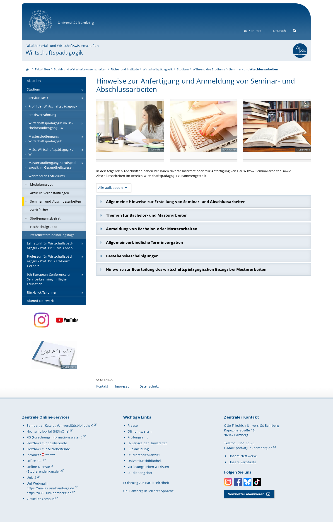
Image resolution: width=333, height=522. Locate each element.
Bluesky (247, 482)
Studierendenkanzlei (144, 455)
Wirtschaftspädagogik (54, 52)
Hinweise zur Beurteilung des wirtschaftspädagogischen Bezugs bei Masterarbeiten (186, 269)
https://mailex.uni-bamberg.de (50, 488)
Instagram (228, 482)
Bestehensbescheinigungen (132, 256)
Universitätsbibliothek (145, 461)
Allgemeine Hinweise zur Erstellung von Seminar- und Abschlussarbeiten (176, 201)
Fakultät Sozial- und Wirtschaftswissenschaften (62, 45)
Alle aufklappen (110, 187)
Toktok (257, 482)
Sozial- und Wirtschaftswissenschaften (80, 69)
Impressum (124, 386)
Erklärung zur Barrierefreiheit (146, 483)
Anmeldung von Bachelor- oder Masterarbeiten (151, 228)
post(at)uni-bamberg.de (254, 448)
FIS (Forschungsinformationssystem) (54, 437)
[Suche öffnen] (294, 30)
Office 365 (34, 461)
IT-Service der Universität (147, 443)
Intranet (33, 455)
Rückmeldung (138, 449)
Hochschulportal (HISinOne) (48, 431)
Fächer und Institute (125, 69)
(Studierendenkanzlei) (43, 471)
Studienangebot (140, 473)
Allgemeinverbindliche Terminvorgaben (144, 242)
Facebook (238, 482)
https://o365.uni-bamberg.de (49, 493)
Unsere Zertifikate (242, 462)
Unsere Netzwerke (243, 456)
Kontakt (102, 386)
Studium (183, 69)
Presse (133, 425)
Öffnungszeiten (140, 431)
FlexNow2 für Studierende (47, 443)
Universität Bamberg (45, 35)
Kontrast (254, 31)
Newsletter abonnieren (246, 494)
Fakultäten (42, 69)
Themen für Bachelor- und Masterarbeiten (147, 215)
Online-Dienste (38, 467)
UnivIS (31, 477)
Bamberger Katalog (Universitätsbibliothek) (60, 425)
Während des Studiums (209, 69)
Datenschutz (149, 386)
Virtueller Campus (40, 499)
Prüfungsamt (138, 437)
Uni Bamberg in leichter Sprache (148, 491)
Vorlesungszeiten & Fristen (148, 467)
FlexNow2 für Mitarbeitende (48, 449)
